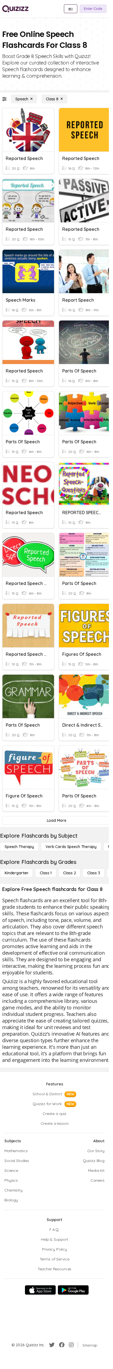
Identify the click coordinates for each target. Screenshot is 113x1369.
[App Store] (40, 1290)
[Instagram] (71, 1345)
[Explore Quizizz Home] (15, 8)
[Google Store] (73, 1290)
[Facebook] (61, 1345)
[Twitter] (52, 1345)
